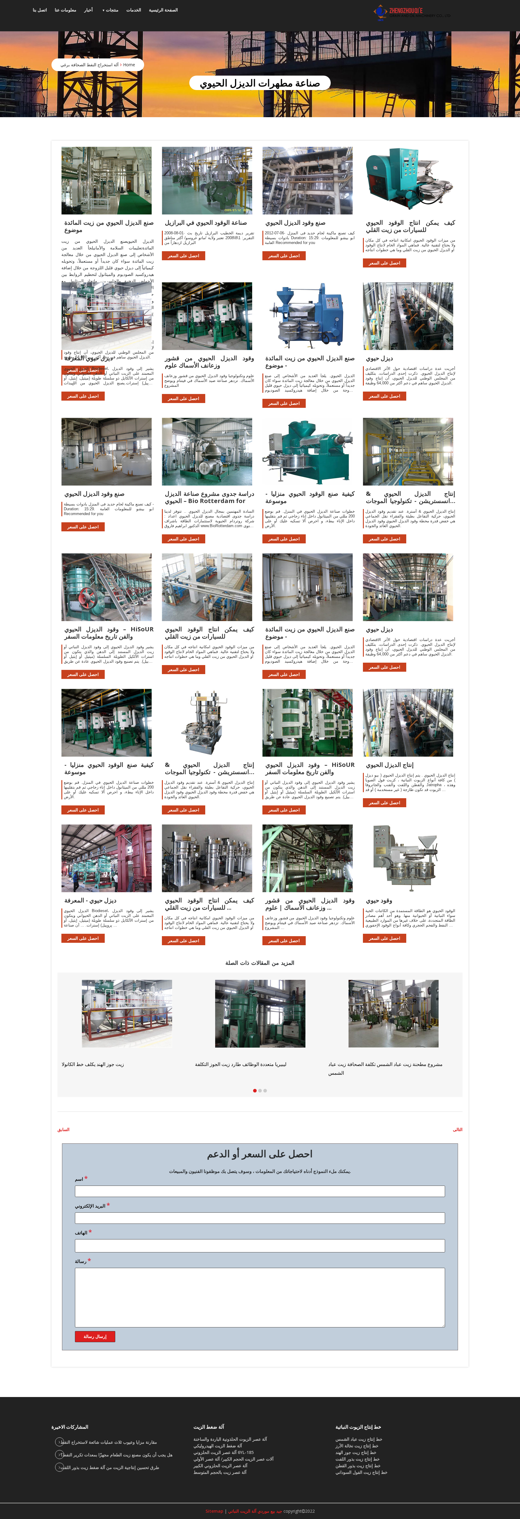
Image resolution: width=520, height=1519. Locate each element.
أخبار (88, 10)
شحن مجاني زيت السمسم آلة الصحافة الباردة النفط (379, 1064)
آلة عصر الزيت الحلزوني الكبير (220, 1465)
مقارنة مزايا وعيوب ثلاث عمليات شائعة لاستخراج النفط (108, 1442)
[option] (393, 1023)
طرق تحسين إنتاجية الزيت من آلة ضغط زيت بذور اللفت (109, 1467)
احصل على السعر (183, 255)
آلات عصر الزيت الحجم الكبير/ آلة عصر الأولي (233, 1459)
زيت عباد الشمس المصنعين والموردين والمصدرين (244, 1064)
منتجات (112, 10)
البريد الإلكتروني (92, 1205)
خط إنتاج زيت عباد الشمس (359, 1439)
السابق (63, 1129)
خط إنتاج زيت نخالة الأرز (357, 1446)
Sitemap (214, 1511)
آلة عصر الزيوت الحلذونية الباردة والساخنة (230, 1439)
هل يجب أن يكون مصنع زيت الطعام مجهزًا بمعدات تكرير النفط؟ (116, 1455)
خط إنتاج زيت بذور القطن (358, 1465)
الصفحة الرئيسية (163, 10)
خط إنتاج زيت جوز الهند (356, 1452)
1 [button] (255, 1090)
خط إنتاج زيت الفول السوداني (362, 1472)
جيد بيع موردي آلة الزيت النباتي (254, 1511)
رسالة (83, 1260)
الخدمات (133, 10)
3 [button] (265, 1090)
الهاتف (83, 1232)
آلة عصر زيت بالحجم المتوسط (219, 1472)
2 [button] (260, 1090)
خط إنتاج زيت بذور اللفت (358, 1459)
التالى (458, 1129)
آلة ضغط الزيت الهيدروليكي (217, 1446)
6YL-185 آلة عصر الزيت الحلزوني (223, 1452)
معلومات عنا (65, 10)
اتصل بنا (40, 10)
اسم (81, 1178)
